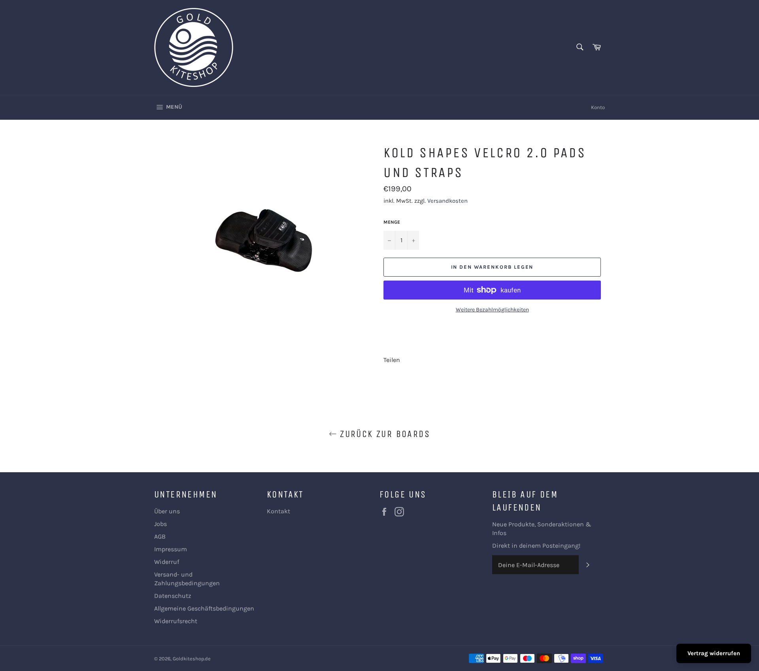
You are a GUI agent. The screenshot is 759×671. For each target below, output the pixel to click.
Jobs (160, 524)
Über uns (167, 511)
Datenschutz (172, 595)
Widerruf (166, 561)
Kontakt (278, 511)
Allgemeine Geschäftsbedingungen (204, 608)
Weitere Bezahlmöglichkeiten (492, 309)
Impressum (170, 549)
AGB (160, 536)
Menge (391, 222)
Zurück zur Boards (383, 433)
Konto (598, 107)
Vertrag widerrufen (713, 653)
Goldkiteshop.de (192, 659)
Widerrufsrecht (175, 621)
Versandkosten (447, 200)
